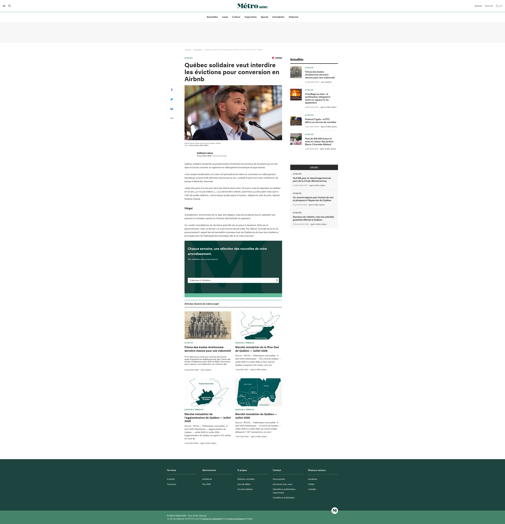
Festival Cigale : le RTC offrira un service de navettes (320, 120)
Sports (264, 16)
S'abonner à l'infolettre (200, 280)
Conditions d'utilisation (235, 519)
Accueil (188, 49)
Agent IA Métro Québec (259, 369)
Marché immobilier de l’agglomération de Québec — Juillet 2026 (208, 417)
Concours (171, 484)
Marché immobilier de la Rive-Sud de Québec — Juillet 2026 (257, 348)
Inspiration (251, 16)
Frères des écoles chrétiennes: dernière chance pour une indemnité (208, 348)
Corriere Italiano (245, 489)
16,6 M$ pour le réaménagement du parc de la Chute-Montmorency (312, 179)
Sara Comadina (206, 369)
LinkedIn (312, 489)
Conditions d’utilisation (284, 497)
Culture (236, 16)
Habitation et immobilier (244, 343)
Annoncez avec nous (282, 484)
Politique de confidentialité (212, 519)
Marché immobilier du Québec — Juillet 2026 (256, 415)
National (293, 16)
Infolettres (207, 478)
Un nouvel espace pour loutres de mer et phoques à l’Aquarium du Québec (313, 199)
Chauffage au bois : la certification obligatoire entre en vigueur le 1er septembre (317, 98)
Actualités (212, 16)
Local (225, 16)
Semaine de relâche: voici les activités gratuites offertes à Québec (313, 218)
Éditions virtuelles (246, 478)
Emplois (171, 478)
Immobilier (278, 16)
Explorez (314, 167)
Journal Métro (244, 484)
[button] (3, 5)
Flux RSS (206, 484)
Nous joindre (279, 478)
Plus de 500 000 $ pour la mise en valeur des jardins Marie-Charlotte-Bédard (319, 141)
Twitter (311, 484)
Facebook (312, 478)
